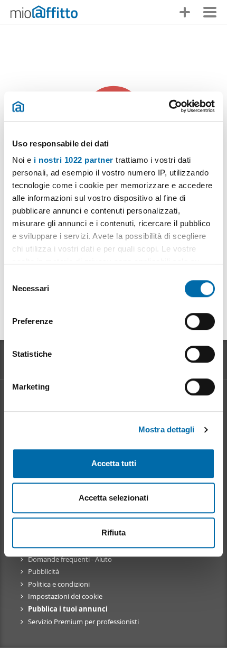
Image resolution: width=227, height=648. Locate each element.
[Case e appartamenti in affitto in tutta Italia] (44, 13)
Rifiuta (113, 532)
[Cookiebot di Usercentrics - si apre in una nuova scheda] (168, 106)
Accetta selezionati (113, 497)
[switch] (200, 321)
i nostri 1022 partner (74, 159)
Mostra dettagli (166, 429)
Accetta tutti (113, 463)
